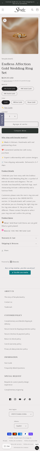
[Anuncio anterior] (2, 2)
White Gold (17, 102)
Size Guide (8, 108)
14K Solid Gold (26, 89)
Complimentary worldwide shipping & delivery (18, 322)
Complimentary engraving (13, 390)
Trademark (8, 307)
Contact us (8, 302)
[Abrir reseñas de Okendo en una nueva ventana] (10, 262)
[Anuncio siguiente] (37, 2)
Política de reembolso (15, 440)
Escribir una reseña (22, 273)
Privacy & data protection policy (16, 349)
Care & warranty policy (12, 344)
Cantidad (4, 112)
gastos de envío (8, 80)
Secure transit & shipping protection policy (19, 329)
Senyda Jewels (18, 438)
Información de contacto (21, 447)
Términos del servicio (15, 444)
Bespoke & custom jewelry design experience (16, 383)
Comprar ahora (20, 131)
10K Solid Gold (9, 89)
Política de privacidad (30, 440)
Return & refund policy (12, 339)
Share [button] (6, 250)
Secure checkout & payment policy (17, 334)
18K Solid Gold (9, 94)
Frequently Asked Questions (14, 368)
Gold (6, 102)
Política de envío (28, 444)
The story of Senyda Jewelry (14, 297)
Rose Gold (31, 102)
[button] (2, 9)
